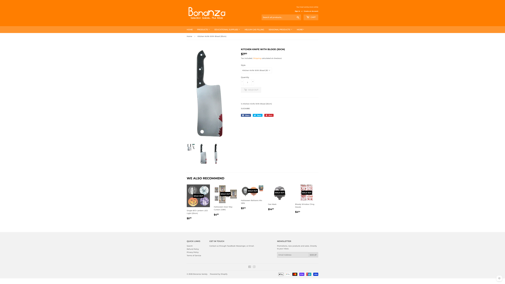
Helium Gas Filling (254, 29)
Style (243, 65)
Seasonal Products (280, 29)
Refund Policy (193, 249)
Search (190, 246)
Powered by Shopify (218, 274)
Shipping (257, 58)
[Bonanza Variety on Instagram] (254, 267)
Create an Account (311, 11)
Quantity (245, 77)
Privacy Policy (193, 252)
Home (190, 29)
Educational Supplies (226, 29)
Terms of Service (194, 255)
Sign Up (313, 255)
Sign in (297, 11)
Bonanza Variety (200, 274)
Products (202, 29)
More (300, 29)
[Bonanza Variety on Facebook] (249, 267)
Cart (313, 17)
